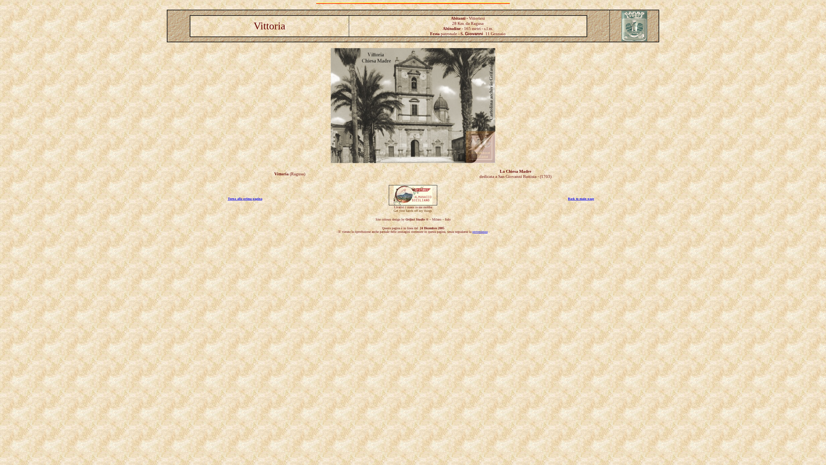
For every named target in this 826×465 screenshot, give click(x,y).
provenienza (480, 231)
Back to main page (581, 199)
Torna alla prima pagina (245, 199)
